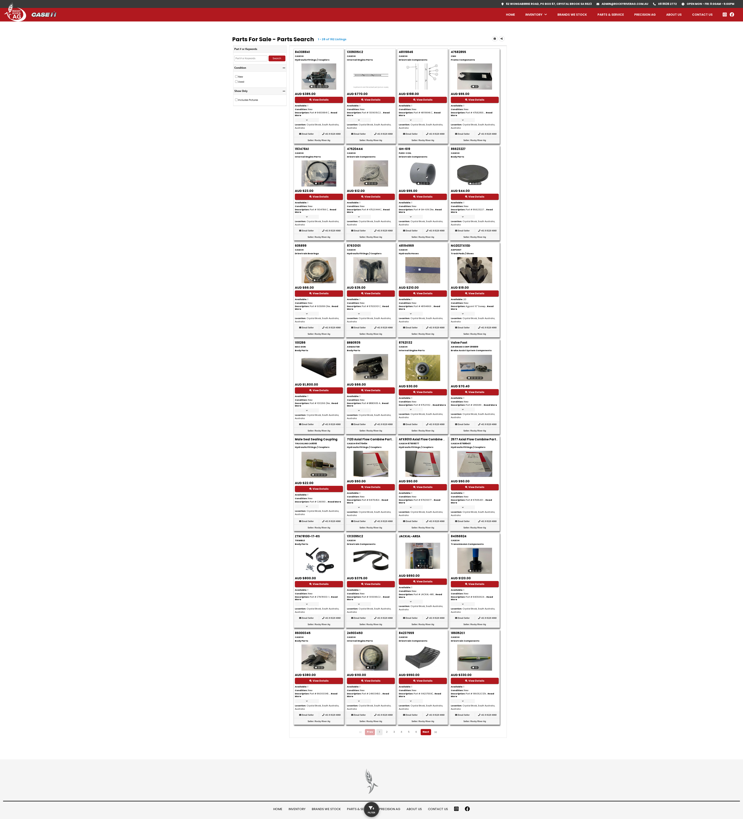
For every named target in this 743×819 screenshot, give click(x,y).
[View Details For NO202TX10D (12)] (474, 282)
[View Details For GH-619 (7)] (423, 173)
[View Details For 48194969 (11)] (422, 282)
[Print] (495, 38)
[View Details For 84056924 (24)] (475, 561)
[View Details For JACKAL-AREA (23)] (423, 556)
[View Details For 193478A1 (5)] (319, 173)
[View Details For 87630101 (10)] (371, 270)
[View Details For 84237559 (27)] (422, 669)
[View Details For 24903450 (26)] (371, 657)
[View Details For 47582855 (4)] (475, 76)
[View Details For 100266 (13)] (318, 379)
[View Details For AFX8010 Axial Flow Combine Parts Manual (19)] (422, 476)
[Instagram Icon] (456, 809)
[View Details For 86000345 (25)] (319, 657)
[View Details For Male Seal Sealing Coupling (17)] (319, 465)
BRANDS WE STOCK (572, 14)
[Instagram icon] (725, 14)
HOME (510, 14)
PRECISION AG (645, 14)
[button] (307, 120)
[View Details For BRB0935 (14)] (371, 367)
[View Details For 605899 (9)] (319, 270)
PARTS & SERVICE (610, 14)
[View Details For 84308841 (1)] (319, 76)
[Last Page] (435, 732)
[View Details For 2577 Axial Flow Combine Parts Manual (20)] (474, 476)
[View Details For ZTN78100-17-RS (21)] (318, 572)
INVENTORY (533, 14)
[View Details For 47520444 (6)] (371, 173)
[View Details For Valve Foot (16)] (475, 368)
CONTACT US (702, 14)
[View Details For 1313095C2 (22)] (371, 572)
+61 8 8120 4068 (333, 134)
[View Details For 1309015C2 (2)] (371, 88)
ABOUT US (674, 14)
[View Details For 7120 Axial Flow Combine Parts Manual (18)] (371, 476)
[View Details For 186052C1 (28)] (475, 657)
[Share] (502, 38)
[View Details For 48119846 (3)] (422, 88)
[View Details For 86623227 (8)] (475, 173)
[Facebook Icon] (732, 14)
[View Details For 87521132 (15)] (423, 368)
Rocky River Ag (322, 140)
